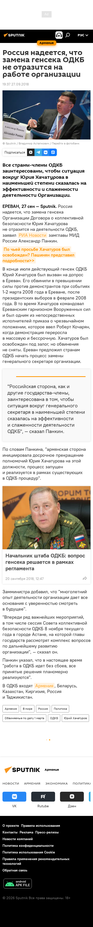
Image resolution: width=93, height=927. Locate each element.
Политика (60, 708)
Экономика (56, 783)
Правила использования (40, 825)
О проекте (10, 825)
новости (10, 783)
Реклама (26, 832)
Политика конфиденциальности (28, 845)
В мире (27, 708)
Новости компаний (17, 839)
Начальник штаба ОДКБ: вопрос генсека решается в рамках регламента (45, 562)
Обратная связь (14, 870)
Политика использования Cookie (28, 852)
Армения (44, 686)
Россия (43, 708)
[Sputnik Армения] (14, 37)
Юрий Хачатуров (75, 718)
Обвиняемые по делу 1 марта (24, 718)
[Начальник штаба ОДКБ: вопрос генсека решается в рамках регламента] (46, 517)
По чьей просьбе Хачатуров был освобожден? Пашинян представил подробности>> (39, 255)
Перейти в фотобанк (65, 143)
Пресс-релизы (47, 832)
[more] (85, 578)
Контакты (10, 832)
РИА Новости (32, 235)
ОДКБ (54, 718)
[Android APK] (17, 884)
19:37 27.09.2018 (15, 84)
